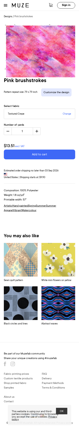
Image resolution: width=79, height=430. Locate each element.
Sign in (66, 5)
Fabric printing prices (16, 374)
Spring (32, 206)
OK (61, 411)
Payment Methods (53, 383)
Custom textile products (18, 378)
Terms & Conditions (53, 387)
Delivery (47, 378)
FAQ (44, 374)
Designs (8, 16)
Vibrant (17, 210)
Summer (41, 206)
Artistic (8, 206)
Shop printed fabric (15, 383)
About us (9, 397)
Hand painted (20, 206)
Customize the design (56, 92)
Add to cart (39, 154)
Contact (9, 401)
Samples (9, 387)
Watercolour (29, 210)
